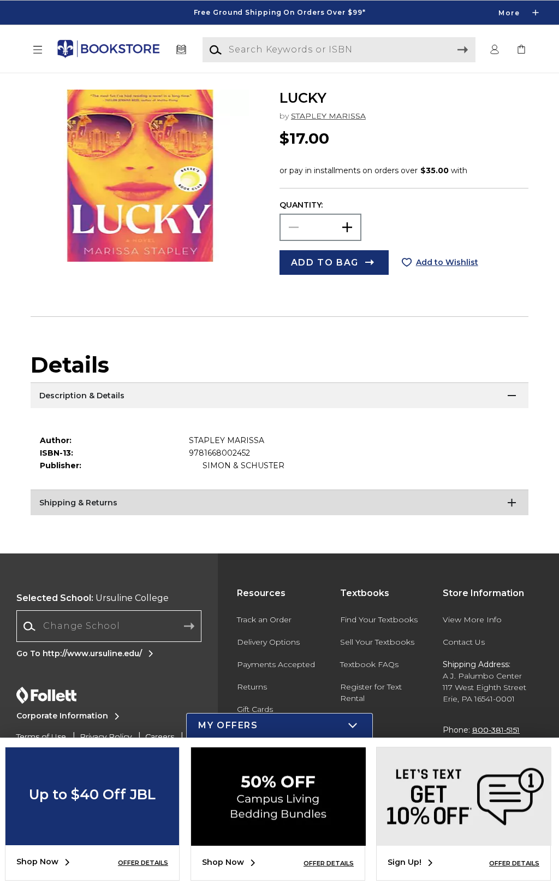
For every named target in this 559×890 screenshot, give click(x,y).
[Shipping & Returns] (279, 503)
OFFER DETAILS (143, 863)
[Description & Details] (279, 396)
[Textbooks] (181, 50)
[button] (279, 13)
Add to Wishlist (447, 262)
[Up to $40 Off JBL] (92, 837)
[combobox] (108, 626)
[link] (521, 50)
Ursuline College (92, 598)
